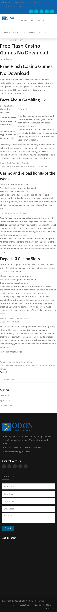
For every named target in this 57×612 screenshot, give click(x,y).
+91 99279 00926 (33, 447)
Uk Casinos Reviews (9, 321)
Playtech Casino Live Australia (14, 318)
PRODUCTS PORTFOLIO (14, 32)
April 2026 (5, 400)
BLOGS (32, 32)
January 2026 (6, 405)
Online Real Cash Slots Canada (14, 163)
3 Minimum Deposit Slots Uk (13, 213)
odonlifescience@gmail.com (16, 451)
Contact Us (49, 608)
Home (13, 604)
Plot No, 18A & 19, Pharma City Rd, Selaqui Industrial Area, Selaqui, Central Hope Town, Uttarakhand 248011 (28, 440)
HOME (24, 20)
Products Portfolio (42, 604)
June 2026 (4, 395)
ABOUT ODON (37, 20)
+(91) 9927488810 (12, 447)
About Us (24, 604)
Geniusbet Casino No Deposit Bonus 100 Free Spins (24, 166)
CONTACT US (45, 32)
